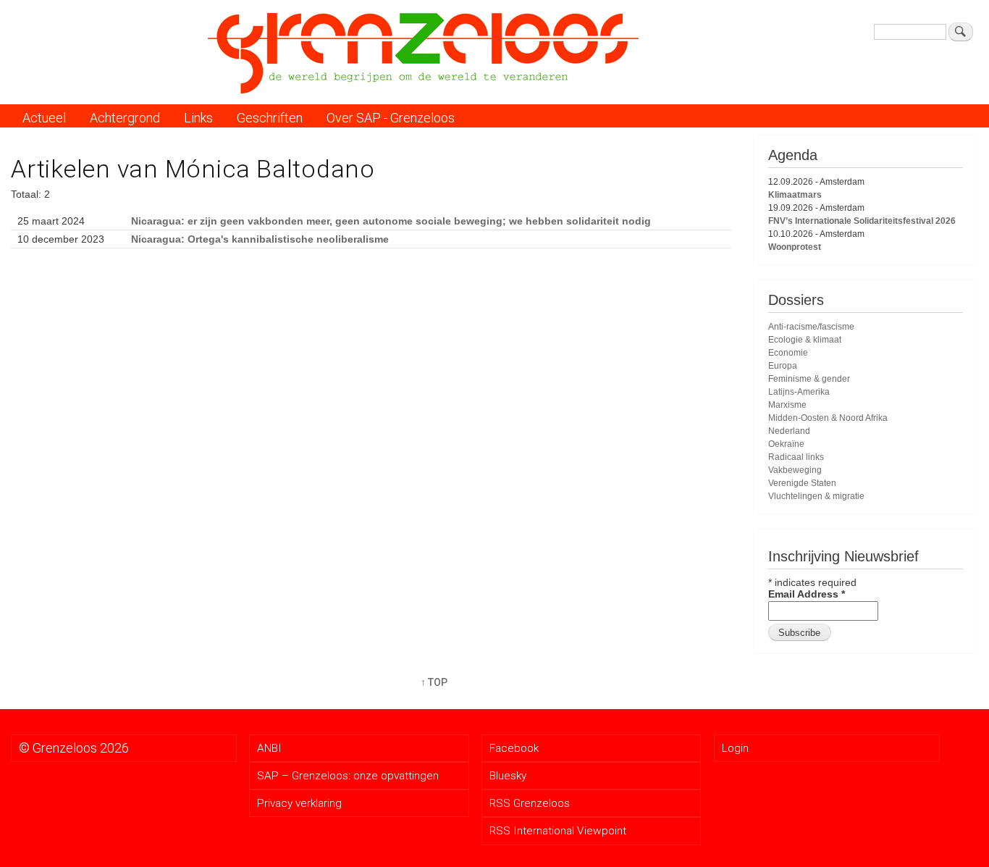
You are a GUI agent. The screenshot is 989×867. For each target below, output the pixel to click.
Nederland (789, 431)
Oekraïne (786, 444)
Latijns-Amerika (799, 392)
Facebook (514, 748)
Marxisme (787, 405)
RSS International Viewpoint (557, 830)
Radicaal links (796, 457)
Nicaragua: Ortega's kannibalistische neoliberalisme (260, 239)
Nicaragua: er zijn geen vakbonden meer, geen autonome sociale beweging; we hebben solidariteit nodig (391, 221)
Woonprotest (794, 247)
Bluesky (507, 775)
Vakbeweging (795, 470)
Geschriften (270, 117)
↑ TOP (434, 682)
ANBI (269, 748)
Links (198, 117)
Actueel (44, 117)
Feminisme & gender (809, 379)
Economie (788, 353)
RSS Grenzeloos (529, 803)
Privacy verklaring (299, 803)
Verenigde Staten (802, 483)
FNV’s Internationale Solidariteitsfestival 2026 (862, 221)
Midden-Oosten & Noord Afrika (828, 418)
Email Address (806, 594)
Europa (782, 366)
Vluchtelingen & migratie (816, 496)
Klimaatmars (795, 195)
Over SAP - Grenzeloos (391, 117)
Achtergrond (125, 117)
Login (735, 748)
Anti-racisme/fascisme (811, 327)
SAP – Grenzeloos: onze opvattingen (348, 775)
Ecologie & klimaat (804, 340)
